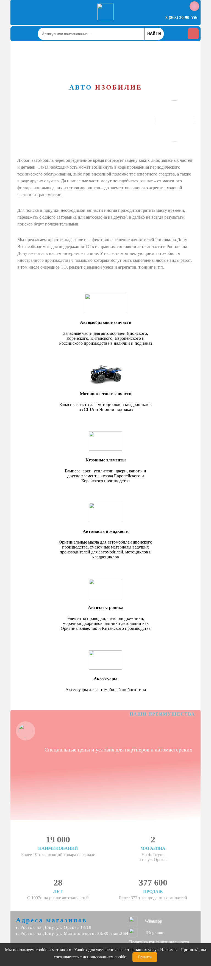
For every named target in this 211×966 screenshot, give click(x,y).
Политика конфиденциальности (159, 942)
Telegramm (154, 932)
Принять (145, 957)
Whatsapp (153, 921)
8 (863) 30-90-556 (181, 17)
